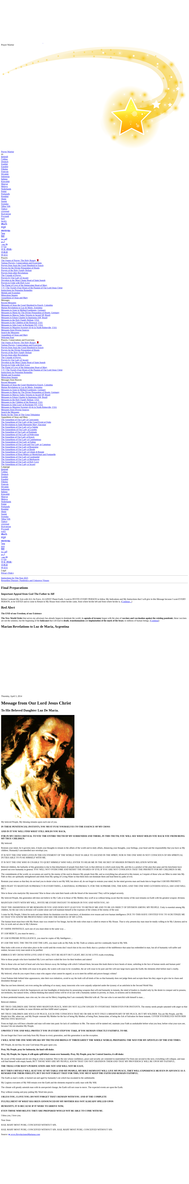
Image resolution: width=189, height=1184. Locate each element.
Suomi (4, 201)
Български (6, 214)
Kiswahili (5, 181)
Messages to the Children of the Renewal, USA (22, 322)
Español (4, 166)
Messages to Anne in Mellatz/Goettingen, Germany (23, 310)
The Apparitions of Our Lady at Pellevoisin (20, 434)
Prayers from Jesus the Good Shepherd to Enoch (22, 265)
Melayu (4, 186)
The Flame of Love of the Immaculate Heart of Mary (24, 285)
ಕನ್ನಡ (3, 227)
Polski (4, 191)
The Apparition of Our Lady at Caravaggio (20, 419)
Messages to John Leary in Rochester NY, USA (22, 325)
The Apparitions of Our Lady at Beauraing (19, 447)
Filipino (4, 169)
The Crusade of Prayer (11, 275)
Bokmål (4, 156)
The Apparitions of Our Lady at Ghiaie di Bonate (22, 452)
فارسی (4, 244)
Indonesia (5, 176)
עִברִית (4, 246)
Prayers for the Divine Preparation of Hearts (20, 268)
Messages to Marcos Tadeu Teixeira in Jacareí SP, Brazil (25, 315)
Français (4, 171)
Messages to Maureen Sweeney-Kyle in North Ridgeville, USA (29, 327)
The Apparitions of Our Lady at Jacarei (18, 464)
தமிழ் (3, 531)
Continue (155, 620)
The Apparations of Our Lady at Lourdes (19, 429)
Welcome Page (7, 337)
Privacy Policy (7, 573)
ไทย (3, 233)
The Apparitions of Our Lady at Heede (18, 449)
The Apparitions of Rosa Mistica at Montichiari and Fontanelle (28, 454)
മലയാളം (5, 230)
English (4, 164)
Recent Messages (8, 303)
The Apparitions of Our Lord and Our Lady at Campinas (26, 444)
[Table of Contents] (22, 672)
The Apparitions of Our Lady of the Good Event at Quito (26, 422)
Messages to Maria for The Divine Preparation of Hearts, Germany (30, 312)
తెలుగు (4, 224)
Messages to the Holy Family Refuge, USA (20, 320)
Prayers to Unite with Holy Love (15, 283)
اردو (3, 241)
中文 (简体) (6, 249)
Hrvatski (5, 174)
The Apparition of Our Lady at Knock (17, 437)
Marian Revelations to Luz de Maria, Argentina (21, 307)
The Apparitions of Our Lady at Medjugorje (20, 459)
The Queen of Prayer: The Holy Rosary (20, 260)
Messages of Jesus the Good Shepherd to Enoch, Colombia (27, 305)
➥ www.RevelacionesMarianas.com (24, 1134)
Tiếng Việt (5, 206)
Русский (5, 216)
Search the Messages (10, 332)
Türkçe (4, 209)
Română (4, 196)
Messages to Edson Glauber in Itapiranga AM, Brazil (24, 317)
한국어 (4, 255)
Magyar (4, 184)
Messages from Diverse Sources (15, 330)
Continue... (126, 601)
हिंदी (2, 236)
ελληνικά (5, 211)
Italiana (4, 179)
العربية (4, 239)
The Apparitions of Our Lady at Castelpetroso (21, 439)
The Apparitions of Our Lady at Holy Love (20, 462)
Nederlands (6, 189)
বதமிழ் (4, 221)
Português (5, 194)
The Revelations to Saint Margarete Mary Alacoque (23, 424)
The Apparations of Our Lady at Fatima (18, 442)
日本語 (4, 252)
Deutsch (4, 161)
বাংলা (3, 219)
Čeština (4, 159)
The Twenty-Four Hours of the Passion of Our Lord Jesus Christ (31, 288)
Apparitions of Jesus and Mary (14, 298)
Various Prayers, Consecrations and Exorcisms (21, 263)
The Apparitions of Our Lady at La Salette (19, 427)
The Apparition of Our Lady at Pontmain (19, 432)
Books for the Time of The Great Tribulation (20, 414)
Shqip (3, 199)
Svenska (4, 204)
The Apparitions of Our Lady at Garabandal (20, 457)
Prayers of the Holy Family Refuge (16, 270)
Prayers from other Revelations (14, 273)
